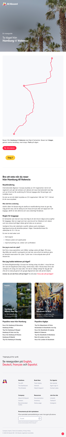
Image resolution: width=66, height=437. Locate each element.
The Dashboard (23, 385)
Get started (53, 383)
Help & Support (38, 388)
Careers (20, 400)
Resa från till (13, 325)
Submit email (39, 418)
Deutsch (7, 364)
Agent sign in (54, 385)
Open (62, 4)
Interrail (36, 385)
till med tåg (11, 332)
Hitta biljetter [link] (11, 148)
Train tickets (38, 383)
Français (17, 364)
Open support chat (62, 433)
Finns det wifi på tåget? (45, 274)
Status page (38, 403)
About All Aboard (23, 398)
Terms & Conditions (17, 431)
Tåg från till (11, 330)
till (8, 327)
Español (32, 364)
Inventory (37, 400)
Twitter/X (53, 400)
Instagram (53, 403)
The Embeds (22, 388)
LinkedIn (52, 398)
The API (20, 383)
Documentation (38, 398)
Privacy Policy (27, 431)
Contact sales (54, 388)
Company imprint (7, 431)
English (27, 361)
